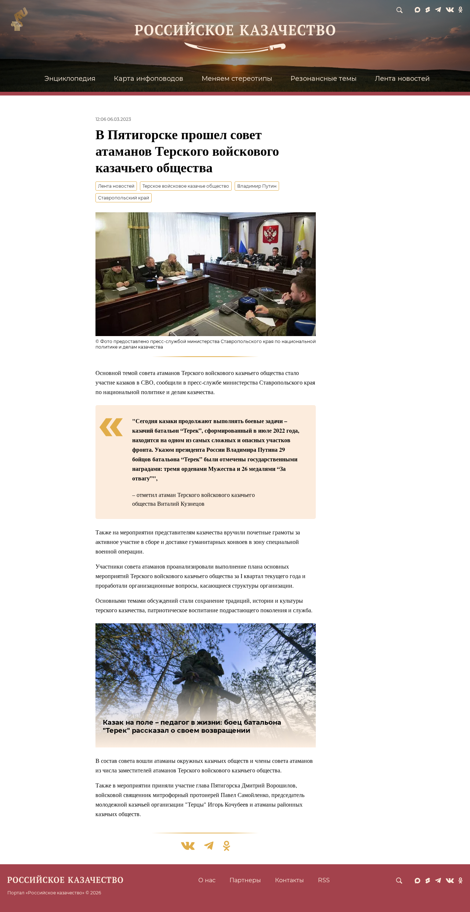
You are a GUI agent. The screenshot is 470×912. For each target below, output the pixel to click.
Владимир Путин (256, 186)
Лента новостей (402, 79)
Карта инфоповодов (148, 79)
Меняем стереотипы (237, 79)
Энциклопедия (69, 79)
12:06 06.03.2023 (113, 119)
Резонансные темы (323, 79)
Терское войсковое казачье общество (185, 186)
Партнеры (245, 880)
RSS (324, 880)
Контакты (289, 880)
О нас (207, 880)
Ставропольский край (123, 198)
